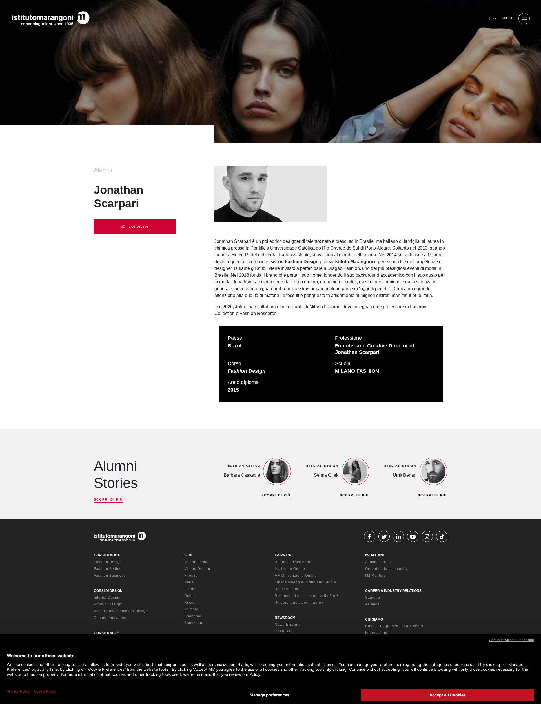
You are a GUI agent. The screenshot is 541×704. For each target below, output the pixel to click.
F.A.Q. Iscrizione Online (296, 576)
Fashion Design (246, 371)
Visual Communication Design (121, 611)
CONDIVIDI (137, 226)
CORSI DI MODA (107, 555)
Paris (189, 582)
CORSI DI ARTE (106, 633)
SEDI (188, 555)
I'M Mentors (375, 576)
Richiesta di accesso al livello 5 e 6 (307, 596)
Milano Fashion (198, 562)
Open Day (283, 631)
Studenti (372, 597)
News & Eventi (288, 625)
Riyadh (190, 603)
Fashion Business (110, 576)
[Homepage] (50, 18)
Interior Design (107, 597)
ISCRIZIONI (283, 555)
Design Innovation (110, 618)
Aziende (372, 604)
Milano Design (197, 569)
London (191, 589)
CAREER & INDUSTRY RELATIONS (393, 591)
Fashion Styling (108, 569)
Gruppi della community (386, 569)
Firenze (191, 576)
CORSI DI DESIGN (108, 591)
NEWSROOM (285, 618)
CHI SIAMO (374, 619)
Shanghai (192, 616)
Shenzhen (193, 623)
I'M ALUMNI (374, 555)
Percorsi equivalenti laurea (299, 603)
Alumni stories (378, 562)
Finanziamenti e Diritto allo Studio (305, 582)
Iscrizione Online (290, 569)
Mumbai (191, 609)
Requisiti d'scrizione (293, 562)
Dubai (189, 596)
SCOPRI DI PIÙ (108, 499)
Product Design (107, 604)
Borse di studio (288, 589)
